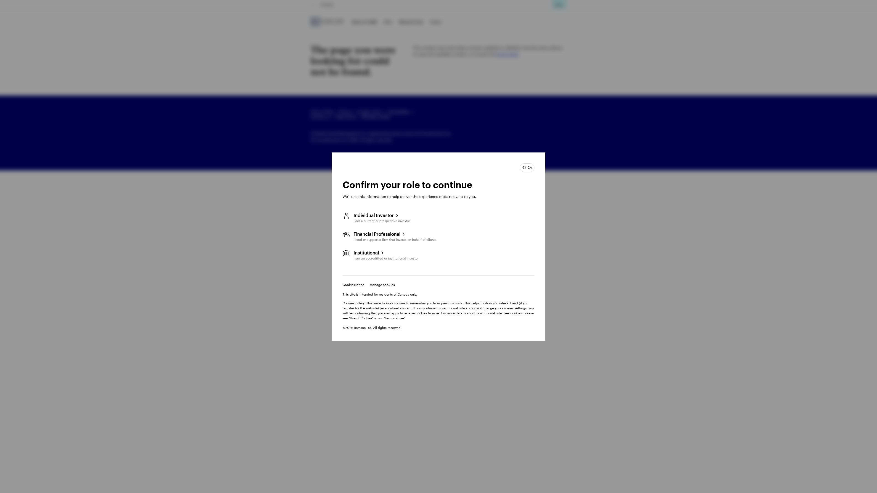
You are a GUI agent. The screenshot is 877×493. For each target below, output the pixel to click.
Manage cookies (382, 284)
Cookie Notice (353, 285)
